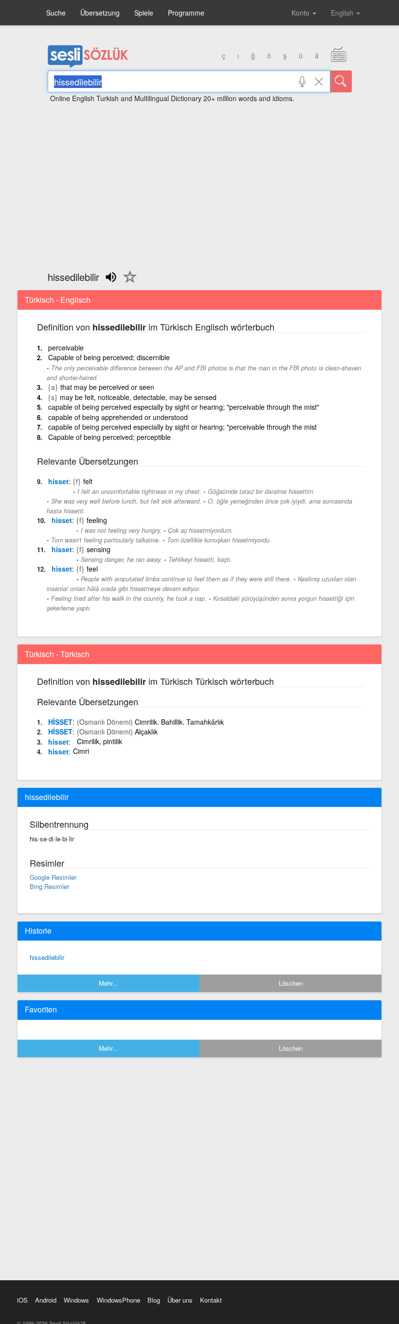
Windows (76, 1300)
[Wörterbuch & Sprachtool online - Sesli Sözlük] (88, 65)
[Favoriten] (127, 282)
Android (45, 1300)
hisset (58, 481)
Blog (153, 1300)
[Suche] (341, 81)
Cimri (81, 751)
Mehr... (108, 983)
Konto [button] (301, 12)
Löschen (291, 983)
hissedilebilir (47, 957)
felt (87, 481)
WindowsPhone (118, 1300)
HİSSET (60, 722)
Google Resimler (53, 877)
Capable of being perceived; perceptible (109, 437)
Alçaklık (146, 731)
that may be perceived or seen (107, 387)
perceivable (66, 347)
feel (92, 569)
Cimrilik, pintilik (99, 741)
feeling (97, 520)
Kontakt (211, 1300)
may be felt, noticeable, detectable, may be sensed (138, 397)
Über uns (180, 1300)
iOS (22, 1300)
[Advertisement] (199, 182)
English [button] (343, 12)
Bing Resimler (49, 886)
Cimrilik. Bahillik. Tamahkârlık (179, 722)
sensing (98, 549)
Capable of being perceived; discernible (109, 357)
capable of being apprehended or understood (118, 417)
